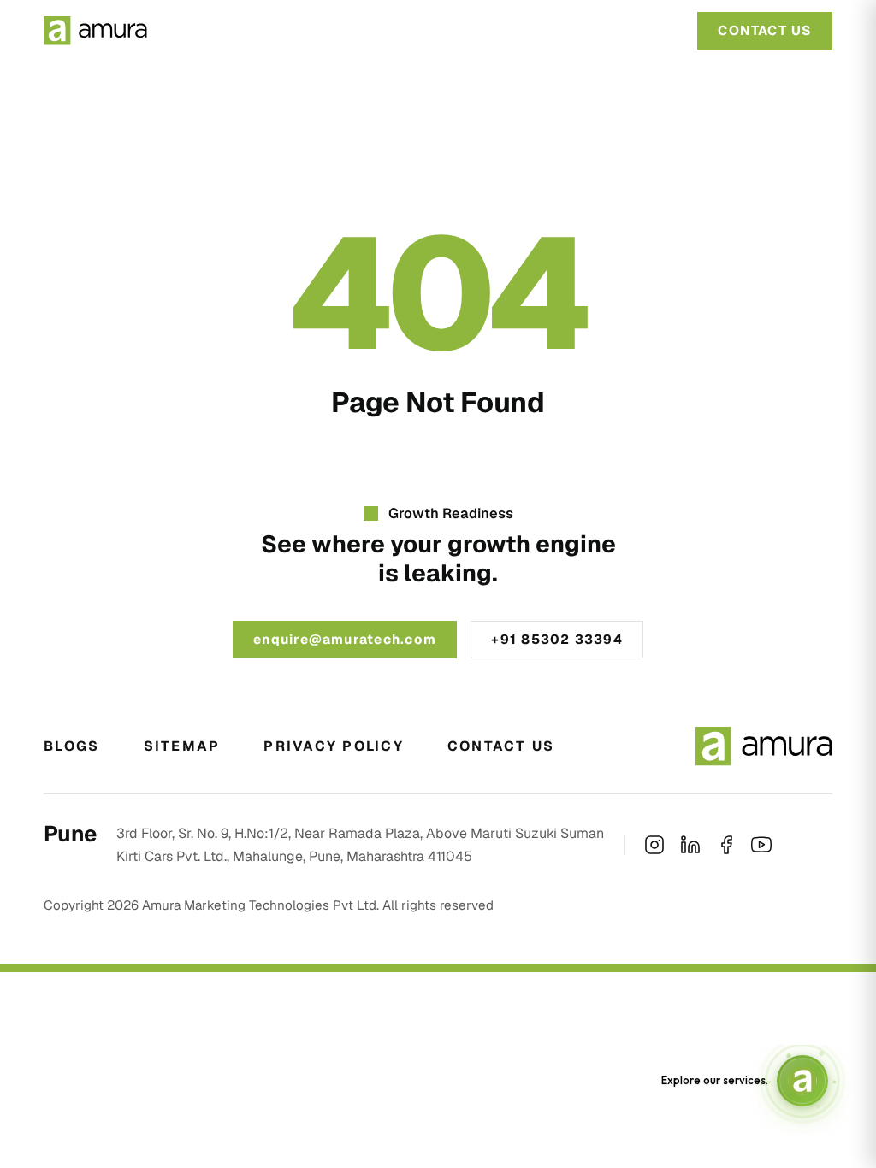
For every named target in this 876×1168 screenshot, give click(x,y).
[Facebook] (726, 845)
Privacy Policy (333, 746)
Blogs (71, 746)
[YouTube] (761, 845)
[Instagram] (654, 845)
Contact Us (500, 746)
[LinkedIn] (690, 845)
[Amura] (95, 30)
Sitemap (182, 746)
